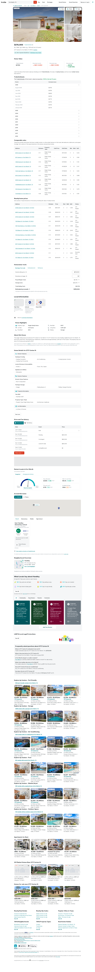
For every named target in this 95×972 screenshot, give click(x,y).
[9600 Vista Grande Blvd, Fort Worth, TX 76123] (55, 819)
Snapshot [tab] (17, 474)
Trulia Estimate (20, 79)
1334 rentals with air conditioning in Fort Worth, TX (28, 734)
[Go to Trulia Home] (4, 2)
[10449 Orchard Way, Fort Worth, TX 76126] (71, 742)
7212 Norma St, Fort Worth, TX (23, 189)
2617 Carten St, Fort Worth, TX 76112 (24, 244)
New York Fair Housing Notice (19, 939)
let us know (58, 956)
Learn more (66, 554)
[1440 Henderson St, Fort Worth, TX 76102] (22, 716)
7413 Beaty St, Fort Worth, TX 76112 (24, 239)
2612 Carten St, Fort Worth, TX (23, 175)
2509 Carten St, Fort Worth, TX (23, 180)
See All (17, 591)
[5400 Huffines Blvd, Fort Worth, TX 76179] (71, 690)
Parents (40, 598)
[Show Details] (79, 85)
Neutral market (28, 488)
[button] (35, 2)
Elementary (24, 519)
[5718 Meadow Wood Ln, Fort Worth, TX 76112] (55, 869)
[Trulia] (15, 945)
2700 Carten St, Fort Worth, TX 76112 (24, 216)
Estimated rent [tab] (31, 268)
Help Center (41, 960)
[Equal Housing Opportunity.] (30, 960)
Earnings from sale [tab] (20, 268)
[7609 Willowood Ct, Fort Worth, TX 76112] (39, 869)
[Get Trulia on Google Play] (32, 945)
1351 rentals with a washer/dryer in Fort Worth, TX (28, 786)
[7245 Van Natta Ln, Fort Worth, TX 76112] (22, 891)
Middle (32, 519)
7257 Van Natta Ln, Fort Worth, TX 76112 (25, 226)
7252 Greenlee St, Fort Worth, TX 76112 (25, 248)
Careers (37, 951)
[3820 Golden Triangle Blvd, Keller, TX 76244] (38, 819)
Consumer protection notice (35, 940)
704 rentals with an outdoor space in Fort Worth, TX (29, 811)
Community (23, 598)
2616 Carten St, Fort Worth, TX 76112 (24, 253)
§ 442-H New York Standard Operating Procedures (23, 938)
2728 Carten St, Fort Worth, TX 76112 (24, 207)
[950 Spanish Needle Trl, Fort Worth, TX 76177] (38, 742)
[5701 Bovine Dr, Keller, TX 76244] (22, 690)
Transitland (31, 932)
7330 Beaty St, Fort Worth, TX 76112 (24, 230)
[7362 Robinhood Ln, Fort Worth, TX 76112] (39, 891)
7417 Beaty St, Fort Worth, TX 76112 (24, 257)
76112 (38, 5)
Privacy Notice (70, 951)
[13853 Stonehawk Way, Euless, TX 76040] (55, 716)
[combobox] (22, 2)
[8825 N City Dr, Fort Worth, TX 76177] (38, 690)
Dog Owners (31, 598)
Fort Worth (33, 5)
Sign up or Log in (85, 2)
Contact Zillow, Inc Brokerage (20, 942)
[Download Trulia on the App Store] (22, 945)
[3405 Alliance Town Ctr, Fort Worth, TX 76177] (22, 819)
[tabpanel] (47, 281)
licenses (51, 936)
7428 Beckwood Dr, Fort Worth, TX (24, 184)
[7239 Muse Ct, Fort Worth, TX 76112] (72, 891)
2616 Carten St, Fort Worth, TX (23, 153)
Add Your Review (47, 627)
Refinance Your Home (35, 52)
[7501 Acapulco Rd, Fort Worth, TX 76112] (55, 891)
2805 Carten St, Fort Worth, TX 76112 (24, 212)
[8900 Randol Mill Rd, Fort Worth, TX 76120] (55, 844)
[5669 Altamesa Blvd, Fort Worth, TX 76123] (71, 819)
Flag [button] (27, 621)
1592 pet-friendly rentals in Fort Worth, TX (26, 683)
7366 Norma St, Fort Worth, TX (23, 162)
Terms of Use (54, 951)
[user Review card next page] (81, 612)
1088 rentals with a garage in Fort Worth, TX (27, 708)
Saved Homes (62, 2)
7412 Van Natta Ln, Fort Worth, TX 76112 (25, 235)
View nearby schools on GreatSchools (25, 551)
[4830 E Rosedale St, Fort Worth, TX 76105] (72, 844)
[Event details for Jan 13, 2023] (79, 430)
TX (28, 5)
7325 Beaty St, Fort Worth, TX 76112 (24, 221)
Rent (43, 2)
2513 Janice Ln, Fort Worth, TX (23, 157)
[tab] (19, 422)
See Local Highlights (29, 566)
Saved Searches (73, 2)
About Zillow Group (24, 951)
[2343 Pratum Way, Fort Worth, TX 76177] (71, 793)
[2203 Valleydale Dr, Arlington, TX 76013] (22, 869)
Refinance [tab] (40, 268)
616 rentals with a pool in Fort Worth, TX (25, 760)
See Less (18, 414)
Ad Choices (75, 951)
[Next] (80, 694)
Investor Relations (48, 951)
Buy (39, 2)
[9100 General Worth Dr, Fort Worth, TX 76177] (38, 716)
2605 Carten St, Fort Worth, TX (23, 166)
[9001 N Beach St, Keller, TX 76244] (55, 690)
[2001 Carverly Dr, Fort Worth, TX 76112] (72, 869)
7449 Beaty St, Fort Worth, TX (23, 193)
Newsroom (42, 951)
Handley (35, 50)
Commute (47, 598)
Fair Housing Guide (32, 951)
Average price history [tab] (28, 474)
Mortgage (49, 2)
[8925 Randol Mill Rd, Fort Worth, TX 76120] (39, 844)
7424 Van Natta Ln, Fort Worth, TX (24, 171)
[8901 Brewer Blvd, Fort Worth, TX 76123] (71, 716)
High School (39, 519)
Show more (18, 453)
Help (66, 951)
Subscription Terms (60, 951)
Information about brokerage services (23, 940)
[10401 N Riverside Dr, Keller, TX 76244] (22, 742)
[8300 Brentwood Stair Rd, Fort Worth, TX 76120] (22, 844)
